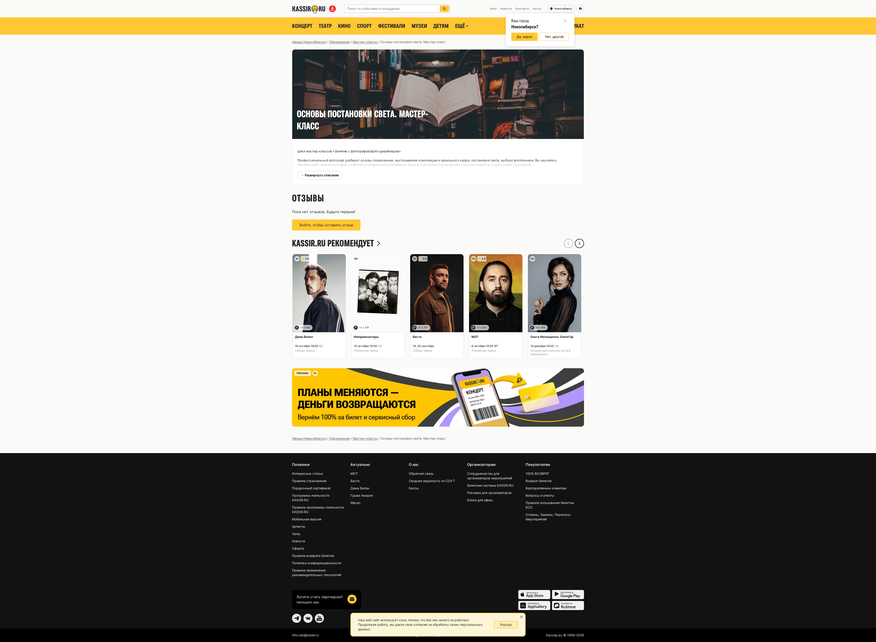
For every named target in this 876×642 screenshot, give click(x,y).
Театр (325, 26)
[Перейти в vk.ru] (308, 618)
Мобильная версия (306, 519)
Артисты (298, 526)
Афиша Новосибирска (309, 42)
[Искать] (444, 8)
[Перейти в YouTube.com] (319, 618)
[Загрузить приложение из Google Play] (568, 594)
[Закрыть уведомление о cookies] (521, 617)
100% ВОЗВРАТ (537, 473)
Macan (355, 503)
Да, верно (524, 37)
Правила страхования (309, 481)
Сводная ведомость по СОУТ (432, 481)
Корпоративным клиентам (546, 488)
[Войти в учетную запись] (580, 8)
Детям (441, 26)
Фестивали (391, 26)
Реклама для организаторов (489, 493)
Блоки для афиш (480, 500)
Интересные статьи (307, 473)
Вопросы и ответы (540, 495)
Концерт (302, 26)
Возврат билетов (539, 481)
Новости (298, 541)
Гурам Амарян (361, 495)
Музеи (419, 26)
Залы (296, 534)
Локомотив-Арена (366, 350)
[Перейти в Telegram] (296, 618)
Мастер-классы (365, 42)
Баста (355, 481)
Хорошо (506, 624)
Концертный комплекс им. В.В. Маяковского (550, 352)
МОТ (354, 473)
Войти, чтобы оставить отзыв (326, 225)
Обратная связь (421, 473)
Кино (344, 26)
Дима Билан (359, 488)
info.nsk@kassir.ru (305, 635)
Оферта (298, 548)
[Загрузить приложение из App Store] (534, 594)
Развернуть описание (322, 175)
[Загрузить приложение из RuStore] (568, 605)
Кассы (414, 488)
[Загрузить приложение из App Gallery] (534, 605)
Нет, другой (554, 37)
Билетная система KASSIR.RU (490, 485)
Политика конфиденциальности (316, 563)
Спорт (364, 26)
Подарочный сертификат (311, 488)
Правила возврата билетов (313, 556)
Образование (339, 42)
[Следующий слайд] (579, 243)
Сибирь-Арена (305, 350)
